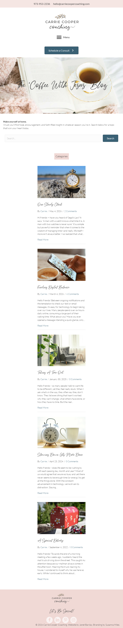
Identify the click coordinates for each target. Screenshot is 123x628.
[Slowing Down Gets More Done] (61, 432)
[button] (110, 138)
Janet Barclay (85, 624)
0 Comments (75, 379)
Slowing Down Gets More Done (60, 455)
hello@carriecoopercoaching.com (71, 3)
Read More (42, 239)
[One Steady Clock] (61, 181)
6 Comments (72, 294)
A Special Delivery (50, 541)
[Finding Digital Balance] (61, 264)
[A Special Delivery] (61, 517)
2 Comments (70, 211)
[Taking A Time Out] (61, 350)
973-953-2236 (42, 3)
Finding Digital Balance (53, 287)
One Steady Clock (49, 205)
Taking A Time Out (50, 373)
